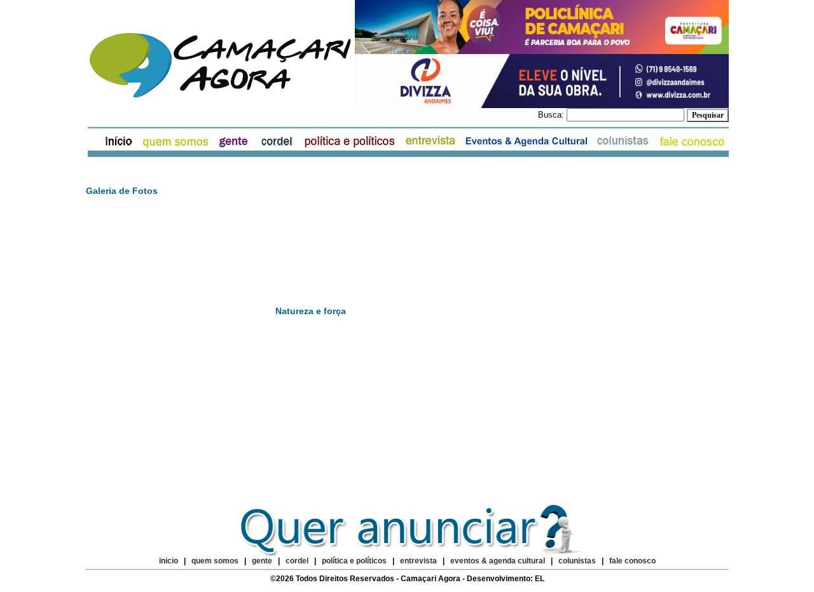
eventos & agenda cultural (497, 560)
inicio (168, 560)
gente (262, 560)
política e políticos (354, 560)
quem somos (215, 560)
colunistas (577, 560)
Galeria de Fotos (122, 191)
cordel (297, 560)
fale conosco (632, 560)
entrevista (418, 560)
